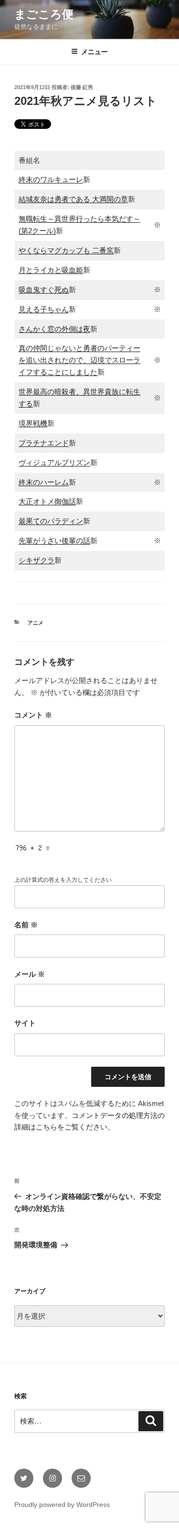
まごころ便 (44, 14)
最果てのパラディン (51, 521)
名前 (26, 925)
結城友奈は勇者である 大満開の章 (73, 199)
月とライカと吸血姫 (51, 270)
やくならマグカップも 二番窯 (66, 250)
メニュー (94, 52)
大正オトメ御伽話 (47, 501)
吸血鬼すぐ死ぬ (44, 289)
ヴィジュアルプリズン (54, 462)
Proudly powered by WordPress (62, 1504)
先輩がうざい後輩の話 (54, 540)
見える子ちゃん (44, 309)
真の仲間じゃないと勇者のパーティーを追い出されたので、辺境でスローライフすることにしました (79, 360)
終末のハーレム (44, 482)
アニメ (35, 623)
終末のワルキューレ (51, 179)
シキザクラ (36, 560)
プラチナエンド (44, 443)
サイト (25, 1023)
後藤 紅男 (82, 87)
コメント (33, 715)
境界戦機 (33, 423)
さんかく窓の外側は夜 (54, 329)
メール (29, 974)
